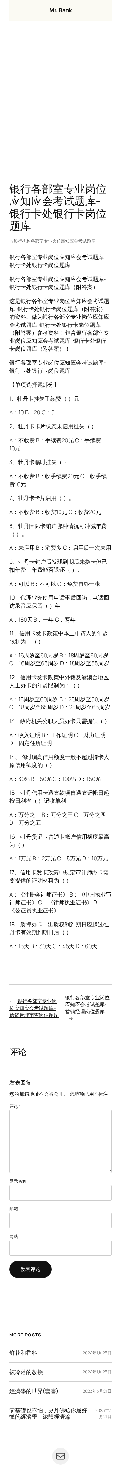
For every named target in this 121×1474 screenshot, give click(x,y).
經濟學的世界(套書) (34, 1391)
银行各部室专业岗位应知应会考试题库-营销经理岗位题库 (87, 1004)
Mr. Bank (60, 10)
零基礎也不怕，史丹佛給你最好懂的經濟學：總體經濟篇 (48, 1413)
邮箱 (13, 1209)
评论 (15, 1106)
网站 (13, 1236)
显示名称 (18, 1181)
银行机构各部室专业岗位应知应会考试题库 (55, 241)
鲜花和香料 (23, 1352)
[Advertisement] (60, 103)
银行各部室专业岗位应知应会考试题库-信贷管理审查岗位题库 (34, 1007)
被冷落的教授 (26, 1372)
